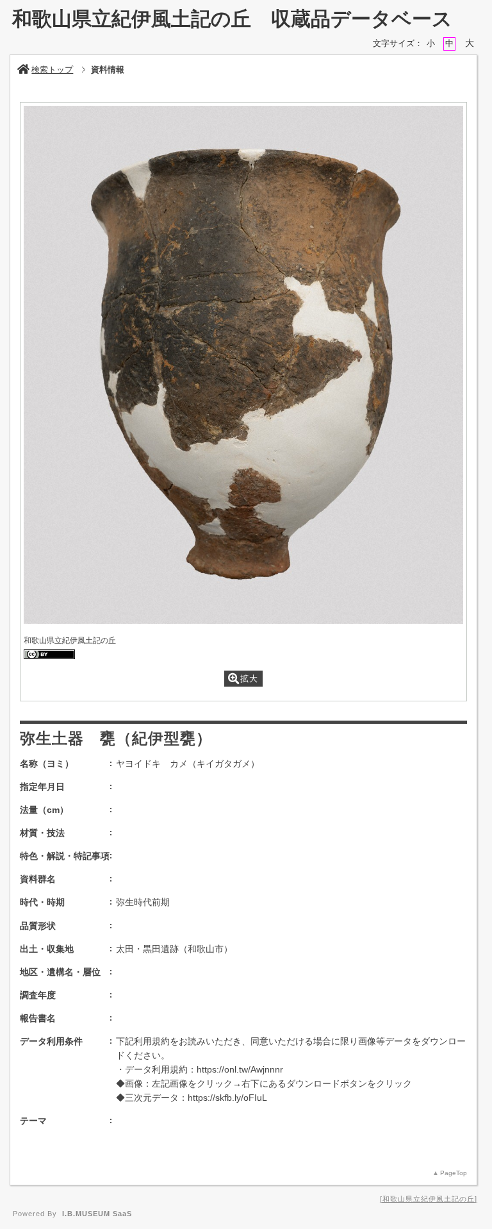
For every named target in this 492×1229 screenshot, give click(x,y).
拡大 (249, 678)
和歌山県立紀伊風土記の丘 (428, 1199)
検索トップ (52, 69)
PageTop (453, 1172)
